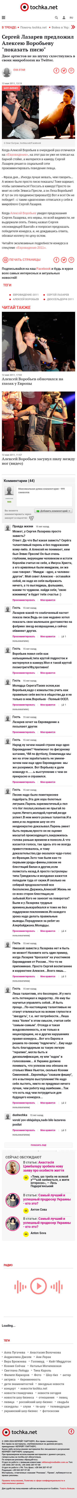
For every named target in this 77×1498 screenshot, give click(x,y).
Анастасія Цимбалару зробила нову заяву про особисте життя (43, 1166)
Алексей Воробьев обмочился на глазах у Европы (32, 381)
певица (9, 1402)
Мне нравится (47, 600)
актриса (10, 1379)
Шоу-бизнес (11, 88)
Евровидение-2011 (26, 294)
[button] (64, 18)
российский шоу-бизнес (36, 1402)
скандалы (11, 1406)
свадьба (63, 1402)
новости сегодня (49, 1393)
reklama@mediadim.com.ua (55, 1462)
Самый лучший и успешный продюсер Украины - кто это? (47, 1199)
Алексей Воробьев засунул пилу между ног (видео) (38, 461)
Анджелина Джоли (17, 1357)
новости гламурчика (18, 1393)
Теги (7, 1340)
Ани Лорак (43, 1357)
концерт (10, 1388)
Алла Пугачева (14, 1352)
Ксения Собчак (14, 1366)
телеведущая (59, 1406)
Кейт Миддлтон (60, 1361)
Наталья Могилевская (45, 1366)
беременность (30, 1379)
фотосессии (50, 1411)
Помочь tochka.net (33, 27)
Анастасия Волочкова (45, 1352)
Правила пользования (12, 1480)
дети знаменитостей (18, 1384)
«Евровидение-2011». (31, 247)
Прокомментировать (24, 600)
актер (67, 1375)
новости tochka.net (34, 1388)
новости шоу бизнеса (19, 1397)
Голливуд (37, 1361)
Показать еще (38, 1145)
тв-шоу (40, 1406)
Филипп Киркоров (16, 1375)
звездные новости (51, 1384)
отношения (46, 1397)
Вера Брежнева (15, 1361)
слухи (27, 1406)
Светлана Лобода (16, 1370)
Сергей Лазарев (58, 294)
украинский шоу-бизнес (21, 1411)
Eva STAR (19, 69)
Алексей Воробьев (23, 213)
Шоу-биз (52, 1375)
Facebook (43, 268)
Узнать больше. (67, 1488)
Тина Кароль (42, 1370)
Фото (37, 1375)
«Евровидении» (17, 154)
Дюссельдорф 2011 (60, 299)
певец (63, 1397)
